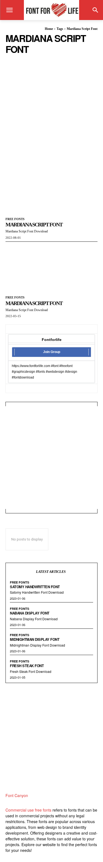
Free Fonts (14, 219)
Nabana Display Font (29, 613)
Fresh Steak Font (27, 665)
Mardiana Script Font (33, 224)
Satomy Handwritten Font (35, 586)
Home (49, 29)
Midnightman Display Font (34, 639)
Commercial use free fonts (28, 810)
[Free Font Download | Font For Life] (51, 10)
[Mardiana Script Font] (51, 189)
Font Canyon (16, 795)
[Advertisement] (51, 106)
